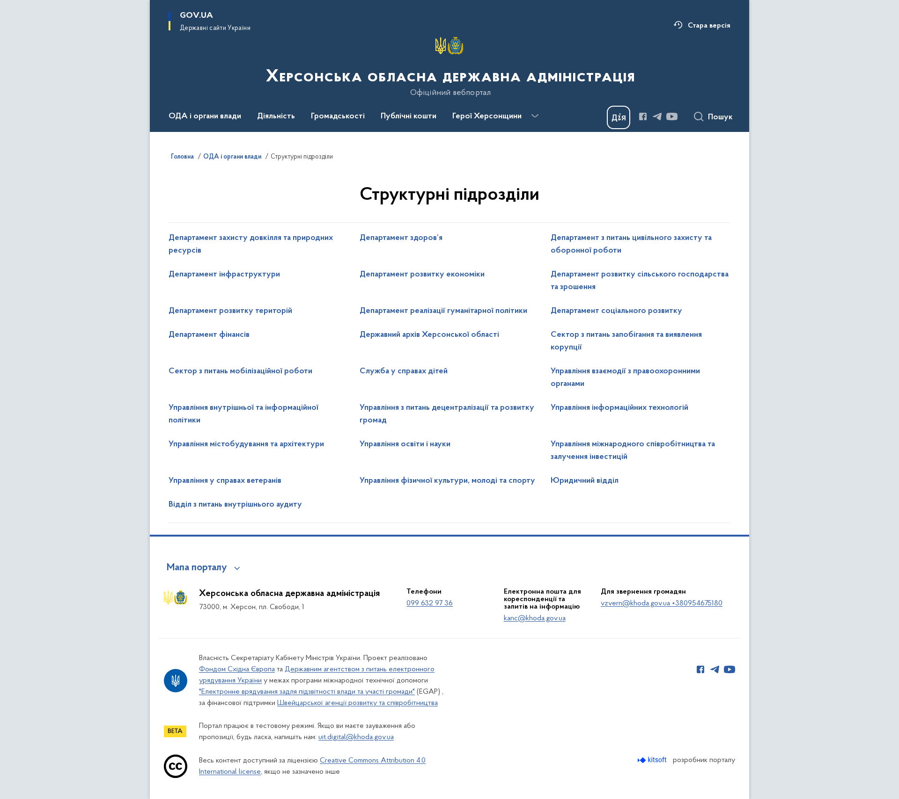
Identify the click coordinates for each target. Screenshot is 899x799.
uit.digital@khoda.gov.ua (356, 737)
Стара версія (709, 25)
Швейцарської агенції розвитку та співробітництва (357, 703)
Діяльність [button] (276, 116)
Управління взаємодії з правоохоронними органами (625, 377)
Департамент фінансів (209, 335)
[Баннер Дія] (618, 117)
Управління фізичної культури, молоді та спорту (447, 481)
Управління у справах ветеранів (225, 481)
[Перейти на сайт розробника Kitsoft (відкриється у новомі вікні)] (653, 759)
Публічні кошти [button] (408, 116)
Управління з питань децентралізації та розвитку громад (447, 414)
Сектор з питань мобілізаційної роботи (240, 371)
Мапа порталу (197, 568)
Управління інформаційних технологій (619, 408)
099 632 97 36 (429, 603)
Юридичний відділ (585, 481)
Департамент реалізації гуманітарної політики (443, 311)
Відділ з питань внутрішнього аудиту (235, 505)
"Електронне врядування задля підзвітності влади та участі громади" (307, 692)
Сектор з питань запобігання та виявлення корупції (626, 341)
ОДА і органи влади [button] (205, 116)
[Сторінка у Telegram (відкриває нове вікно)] (657, 116)
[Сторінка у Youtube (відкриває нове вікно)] (672, 116)
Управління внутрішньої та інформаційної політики (243, 414)
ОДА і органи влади (232, 157)
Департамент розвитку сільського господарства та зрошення (640, 280)
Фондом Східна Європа (237, 669)
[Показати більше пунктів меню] (535, 116)
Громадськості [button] (338, 116)
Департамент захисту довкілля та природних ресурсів (251, 244)
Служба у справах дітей (404, 371)
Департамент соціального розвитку (616, 311)
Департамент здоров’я (401, 238)
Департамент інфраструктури (224, 274)
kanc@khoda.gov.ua (535, 618)
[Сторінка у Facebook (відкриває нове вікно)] (642, 116)
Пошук (720, 117)
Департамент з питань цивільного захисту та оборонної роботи (631, 244)
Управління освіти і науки (405, 444)
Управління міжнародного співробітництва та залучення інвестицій (633, 450)
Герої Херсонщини (487, 116)
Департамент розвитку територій (230, 311)
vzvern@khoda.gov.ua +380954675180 (661, 603)
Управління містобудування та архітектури (246, 444)
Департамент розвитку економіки (422, 274)
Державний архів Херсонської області (429, 335)
